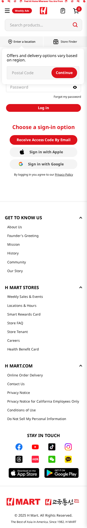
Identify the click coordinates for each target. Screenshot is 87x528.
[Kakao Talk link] (68, 459)
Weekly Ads (22, 10)
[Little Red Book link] (35, 459)
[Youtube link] (35, 447)
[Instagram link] (68, 446)
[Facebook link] (18, 446)
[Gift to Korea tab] (62, 501)
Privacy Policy (64, 174)
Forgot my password (67, 96)
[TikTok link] (51, 446)
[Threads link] (18, 459)
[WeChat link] (51, 459)
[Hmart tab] (23, 501)
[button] (7, 11)
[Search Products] (75, 24)
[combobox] (43, 25)
